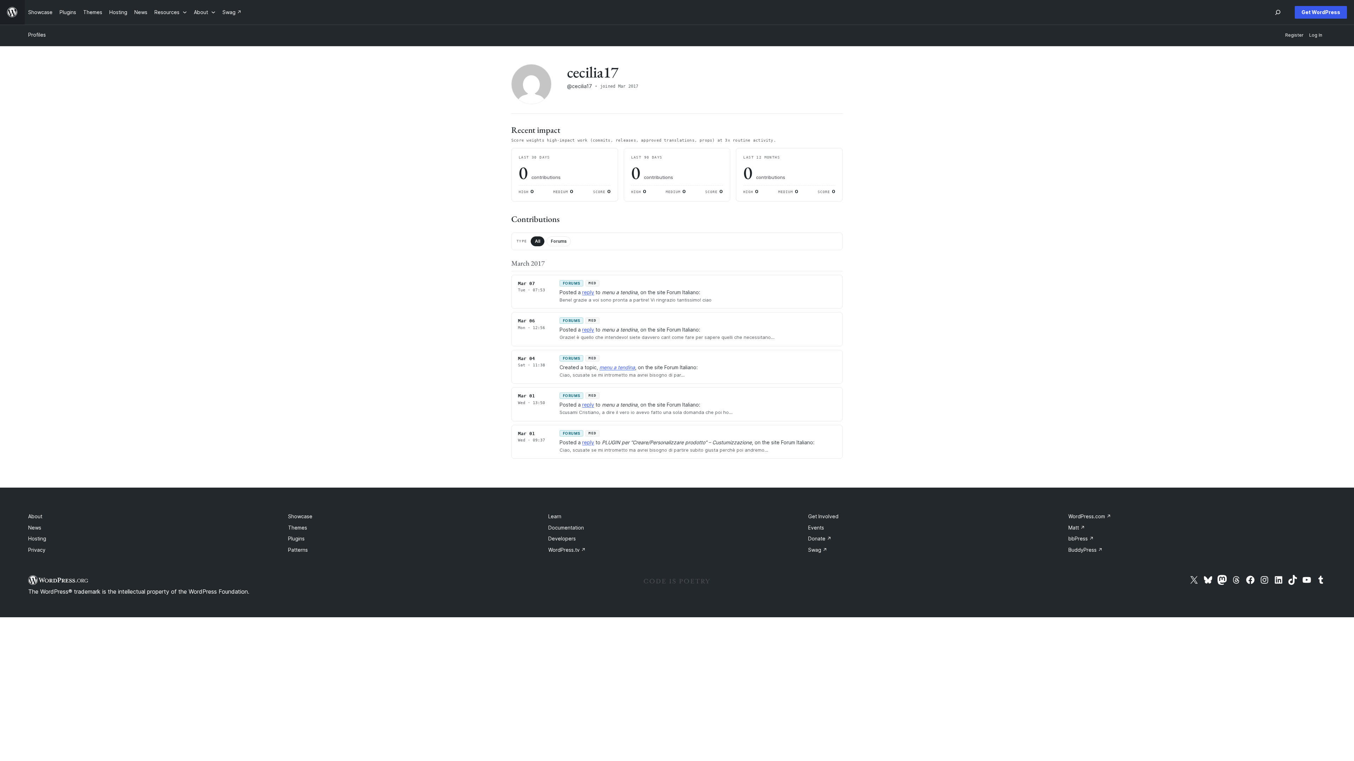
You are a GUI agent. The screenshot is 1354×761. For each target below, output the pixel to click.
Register (1294, 35)
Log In (1315, 35)
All (537, 241)
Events (816, 528)
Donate (819, 539)
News (34, 528)
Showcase (300, 516)
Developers (562, 539)
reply (588, 292)
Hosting (37, 539)
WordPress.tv (567, 550)
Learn (554, 516)
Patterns (298, 550)
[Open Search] (1278, 12)
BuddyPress (1085, 550)
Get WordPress (1320, 12)
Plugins (296, 539)
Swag (817, 550)
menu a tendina (617, 367)
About (35, 516)
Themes (297, 528)
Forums (559, 241)
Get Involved (823, 516)
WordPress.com (1089, 516)
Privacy (36, 550)
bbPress (1081, 539)
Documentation (566, 528)
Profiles (37, 35)
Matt (1076, 528)
